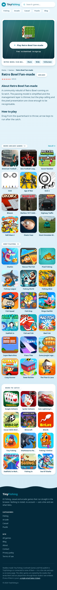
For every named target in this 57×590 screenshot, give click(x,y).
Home (4, 70)
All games (7, 538)
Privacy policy (8, 553)
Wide (38, 62)
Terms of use (8, 556)
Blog (46, 11)
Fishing (6, 11)
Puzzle (37, 11)
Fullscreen (48, 62)
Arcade (17, 11)
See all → (51, 146)
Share (29, 62)
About (5, 545)
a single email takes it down (30, 578)
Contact (6, 549)
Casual (27, 11)
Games (11, 70)
